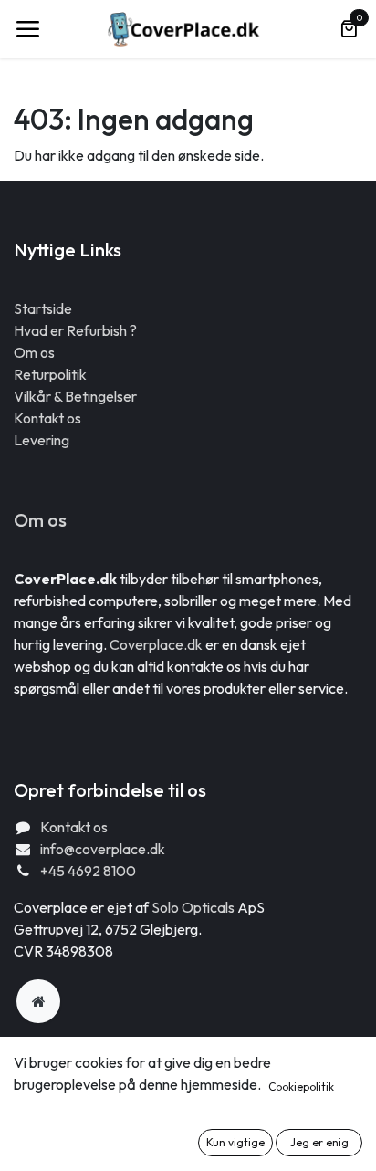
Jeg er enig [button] (319, 1142)
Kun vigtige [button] (235, 1142)
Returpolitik (50, 374)
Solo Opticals (194, 907)
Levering (41, 440)
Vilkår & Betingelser (75, 396)
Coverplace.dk (156, 644)
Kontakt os (47, 418)
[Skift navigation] (27, 29)
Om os (34, 352)
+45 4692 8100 (88, 871)
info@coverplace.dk (102, 849)
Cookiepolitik (301, 1086)
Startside (43, 308)
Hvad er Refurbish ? (75, 330)
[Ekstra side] (38, 1001)
